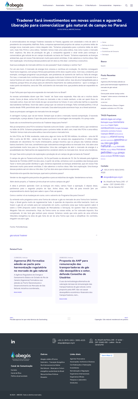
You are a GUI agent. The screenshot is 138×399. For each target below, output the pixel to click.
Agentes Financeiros (77, 359)
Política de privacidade (19, 376)
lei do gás (113, 146)
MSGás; (103, 150)
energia (103, 137)
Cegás (110, 125)
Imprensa (116, 5)
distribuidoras (118, 134)
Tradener (23, 235)
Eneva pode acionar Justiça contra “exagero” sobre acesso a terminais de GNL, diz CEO (114, 96)
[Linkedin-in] (13, 342)
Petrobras (120, 149)
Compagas (124, 128)
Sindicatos (74, 383)
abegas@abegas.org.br (113, 177)
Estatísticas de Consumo (110, 51)
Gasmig (121, 137)
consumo (104, 131)
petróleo (106, 152)
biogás (111, 122)
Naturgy (109, 149)
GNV (106, 143)
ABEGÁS (71, 29)
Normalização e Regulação (79, 371)
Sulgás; (122, 156)
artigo (118, 119)
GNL (102, 143)
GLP (125, 140)
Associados (60, 5)
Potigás (115, 153)
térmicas (103, 159)
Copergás (104, 134)
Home (104, 42)
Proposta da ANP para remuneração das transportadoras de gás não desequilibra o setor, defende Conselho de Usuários (74, 269)
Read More (18, 292)
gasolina (119, 139)
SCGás (115, 155)
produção (109, 156)
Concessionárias (105, 5)
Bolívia (103, 125)
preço (121, 152)
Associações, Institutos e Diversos (82, 362)
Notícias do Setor (108, 45)
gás (111, 143)
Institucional (48, 5)
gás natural (14, 235)
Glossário (44, 377)
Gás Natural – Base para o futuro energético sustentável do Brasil (52, 369)
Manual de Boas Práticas (49, 374)
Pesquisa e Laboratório (78, 380)
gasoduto (104, 140)
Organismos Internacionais (79, 374)
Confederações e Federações (80, 365)
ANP (114, 119)
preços (103, 156)
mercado (121, 146)
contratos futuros (115, 131)
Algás (110, 119)
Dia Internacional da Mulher (50, 365)
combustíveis (107, 128)
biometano (118, 122)
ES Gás (108, 137)
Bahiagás (104, 122)
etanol (113, 136)
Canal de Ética (16, 373)
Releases (105, 48)
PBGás (114, 150)
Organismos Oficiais (77, 377)
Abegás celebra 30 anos (49, 359)
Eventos (79, 5)
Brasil (106, 125)
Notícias (69, 5)
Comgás (118, 128)
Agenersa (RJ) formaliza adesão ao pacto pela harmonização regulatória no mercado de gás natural (31, 266)
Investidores (74, 368)
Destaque (105, 54)
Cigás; (116, 125)
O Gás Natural (90, 5)
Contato (14, 370)
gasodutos (110, 140)
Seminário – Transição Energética (53, 362)
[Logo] (14, 5)
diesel (111, 133)
